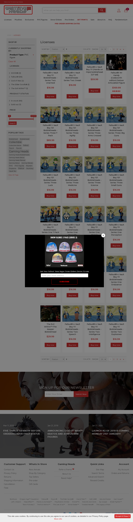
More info (58, 519)
